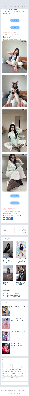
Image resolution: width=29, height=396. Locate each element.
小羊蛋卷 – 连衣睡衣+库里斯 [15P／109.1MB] (14, 9)
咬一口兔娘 (15, 367)
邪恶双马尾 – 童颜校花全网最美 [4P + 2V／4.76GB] (21, 231)
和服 (10, 367)
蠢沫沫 (22, 375)
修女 (4, 367)
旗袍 (12, 371)
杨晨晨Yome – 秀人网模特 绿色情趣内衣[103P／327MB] (21, 283)
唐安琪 (19, 367)
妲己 (10, 369)
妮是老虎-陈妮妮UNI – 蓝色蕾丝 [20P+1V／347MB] (8, 283)
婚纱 (13, 369)
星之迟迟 (19, 371)
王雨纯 (23, 373)
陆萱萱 (4, 377)
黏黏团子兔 (12, 377)
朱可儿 (24, 371)
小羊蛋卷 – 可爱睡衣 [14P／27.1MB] (8, 230)
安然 (16, 369)
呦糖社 (6, 6)
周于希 (7, 367)
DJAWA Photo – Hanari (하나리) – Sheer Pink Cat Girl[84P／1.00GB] (18, 345)
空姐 (11, 375)
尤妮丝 (20, 369)
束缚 (4, 373)
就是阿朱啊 (5, 371)
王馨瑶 (4, 375)
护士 (9, 371)
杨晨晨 (7, 373)
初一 (6, 11)
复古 (23, 367)
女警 (7, 369)
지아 (16, 377)
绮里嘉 (15, 375)
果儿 (10, 373)
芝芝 (18, 375)
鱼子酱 (8, 377)
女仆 (4, 369)
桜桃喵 (14, 373)
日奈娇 (15, 371)
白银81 (8, 375)
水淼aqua (18, 373)
